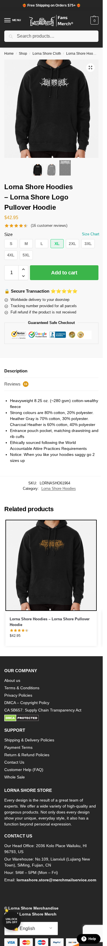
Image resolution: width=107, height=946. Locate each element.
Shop (23, 54)
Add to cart (64, 273)
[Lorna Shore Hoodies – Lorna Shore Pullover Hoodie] (51, 565)
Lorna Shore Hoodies (83, 54)
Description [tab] (15, 370)
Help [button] (92, 939)
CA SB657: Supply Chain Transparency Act (42, 710)
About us (12, 680)
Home (9, 54)
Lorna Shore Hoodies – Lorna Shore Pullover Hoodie (50, 622)
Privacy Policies (18, 695)
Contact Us (14, 762)
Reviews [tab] (15, 384)
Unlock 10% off (11, 921)
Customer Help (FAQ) (23, 769)
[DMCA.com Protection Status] (51, 718)
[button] (93, 21)
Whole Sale (14, 777)
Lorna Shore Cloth (47, 54)
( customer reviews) (49, 225)
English (27, 928)
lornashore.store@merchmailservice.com (56, 880)
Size (8, 234)
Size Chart (90, 234)
